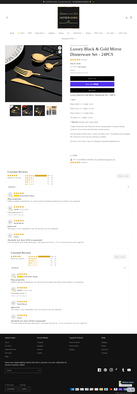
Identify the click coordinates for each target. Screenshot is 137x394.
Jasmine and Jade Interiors (126, 393)
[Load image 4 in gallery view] (51, 110)
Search (7, 342)
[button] (7, 17)
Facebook (40, 342)
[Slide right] (60, 110)
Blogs (7, 356)
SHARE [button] (75, 155)
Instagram (40, 346)
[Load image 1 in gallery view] (15, 110)
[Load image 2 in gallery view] (27, 110)
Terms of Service (74, 342)
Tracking (104, 353)
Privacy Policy (73, 346)
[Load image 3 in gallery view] (39, 110)
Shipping (104, 342)
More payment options (92, 89)
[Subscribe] (39, 370)
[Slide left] (7, 110)
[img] (19, 193)
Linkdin (39, 353)
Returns (103, 346)
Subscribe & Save (10, 349)
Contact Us (104, 349)
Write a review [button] (123, 176)
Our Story (8, 346)
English (24, 389)
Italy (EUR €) (11, 389)
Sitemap (71, 349)
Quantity (72, 70)
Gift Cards (8, 353)
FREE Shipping (82, 66)
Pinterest (40, 349)
